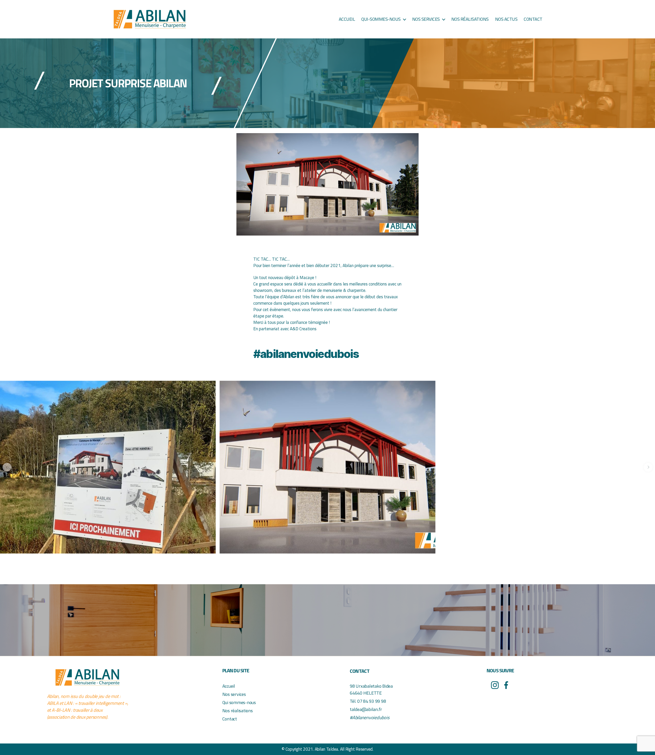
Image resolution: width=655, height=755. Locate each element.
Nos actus (506, 19)
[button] (7, 467)
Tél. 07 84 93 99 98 (368, 701)
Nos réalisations (470, 19)
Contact (533, 19)
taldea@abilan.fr (366, 709)
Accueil (347, 19)
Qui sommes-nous (239, 702)
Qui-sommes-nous (381, 19)
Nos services (426, 19)
